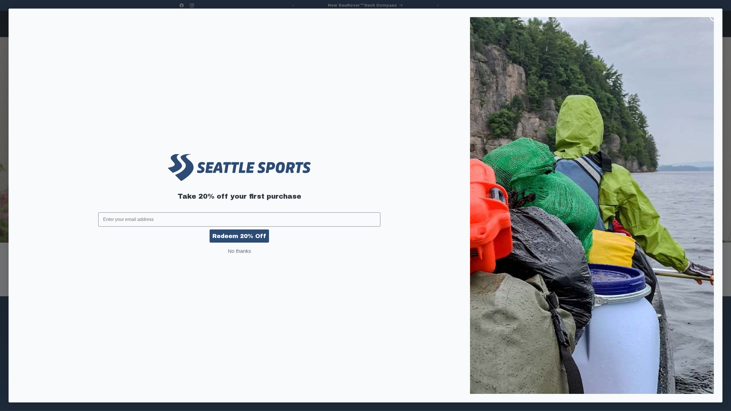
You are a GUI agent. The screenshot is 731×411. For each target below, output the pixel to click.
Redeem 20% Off (239, 236)
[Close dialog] (715, 16)
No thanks (239, 251)
